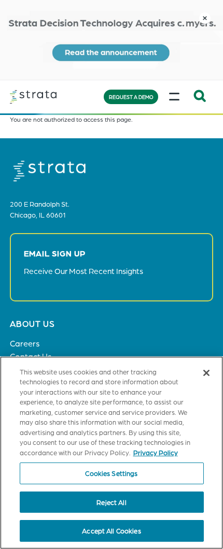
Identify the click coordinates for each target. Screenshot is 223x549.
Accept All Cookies (111, 530)
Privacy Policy (155, 452)
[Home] (49, 96)
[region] (111, 452)
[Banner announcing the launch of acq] (111, 40)
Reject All (111, 502)
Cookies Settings (111, 473)
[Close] (206, 373)
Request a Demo (131, 97)
